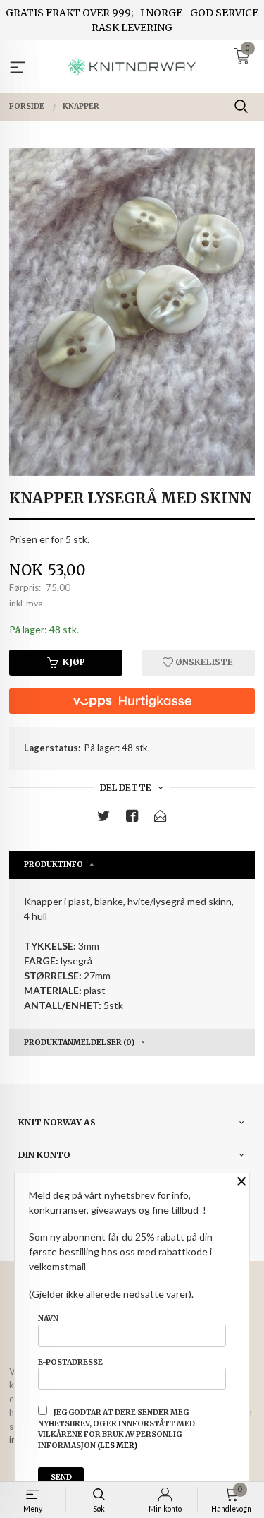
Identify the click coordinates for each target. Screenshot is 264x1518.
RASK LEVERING (132, 27)
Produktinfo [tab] (53, 864)
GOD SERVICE (224, 12)
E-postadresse (70, 1362)
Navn (48, 1318)
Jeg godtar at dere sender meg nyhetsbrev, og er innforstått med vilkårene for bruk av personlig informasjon (116, 1429)
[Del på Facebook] (132, 818)
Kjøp (74, 662)
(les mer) (117, 1445)
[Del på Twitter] (103, 818)
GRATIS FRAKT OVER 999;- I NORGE (94, 12)
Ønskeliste (203, 662)
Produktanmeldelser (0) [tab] (79, 1042)
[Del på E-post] (160, 818)
